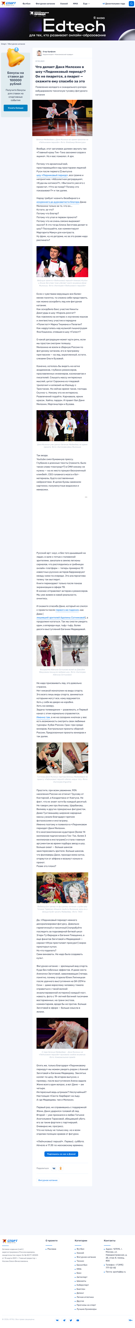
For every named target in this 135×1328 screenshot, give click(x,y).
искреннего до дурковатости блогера (58, 202)
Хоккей (64, 3)
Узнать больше (15, 108)
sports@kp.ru (119, 1272)
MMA (75, 3)
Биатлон (81, 1289)
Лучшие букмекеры (87, 1309)
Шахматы (81, 1281)
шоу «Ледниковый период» (52, 175)
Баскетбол (82, 1265)
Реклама (51, 1249)
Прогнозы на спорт (86, 1305)
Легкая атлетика (85, 1297)
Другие (80, 1301)
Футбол (26, 3)
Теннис (80, 1261)
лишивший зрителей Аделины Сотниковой (61, 617)
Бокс (79, 1273)
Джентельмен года (115, 3)
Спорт (3, 44)
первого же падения (67, 609)
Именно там (43, 717)
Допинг (80, 1293)
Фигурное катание (45, 3)
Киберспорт (83, 1285)
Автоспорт (82, 1277)
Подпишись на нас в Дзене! (61, 1154)
